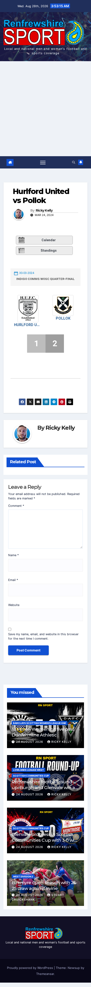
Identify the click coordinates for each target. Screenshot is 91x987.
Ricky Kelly (44, 211)
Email (13, 580)
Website (13, 605)
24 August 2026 (30, 741)
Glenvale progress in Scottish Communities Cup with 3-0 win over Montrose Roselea (44, 840)
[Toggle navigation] (43, 162)
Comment (16, 506)
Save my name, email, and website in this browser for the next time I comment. (43, 636)
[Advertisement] (45, 108)
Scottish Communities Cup (31, 775)
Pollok (63, 318)
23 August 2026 (30, 895)
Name (13, 555)
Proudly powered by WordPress (30, 968)
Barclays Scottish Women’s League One (39, 723)
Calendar (49, 240)
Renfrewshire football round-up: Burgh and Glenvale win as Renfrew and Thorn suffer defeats (44, 790)
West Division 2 (23, 876)
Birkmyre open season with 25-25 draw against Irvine (44, 885)
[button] (73, 162)
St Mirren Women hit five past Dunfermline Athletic (43, 732)
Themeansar (45, 974)
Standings (49, 250)
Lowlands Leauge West (28, 769)
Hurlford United (28, 325)
